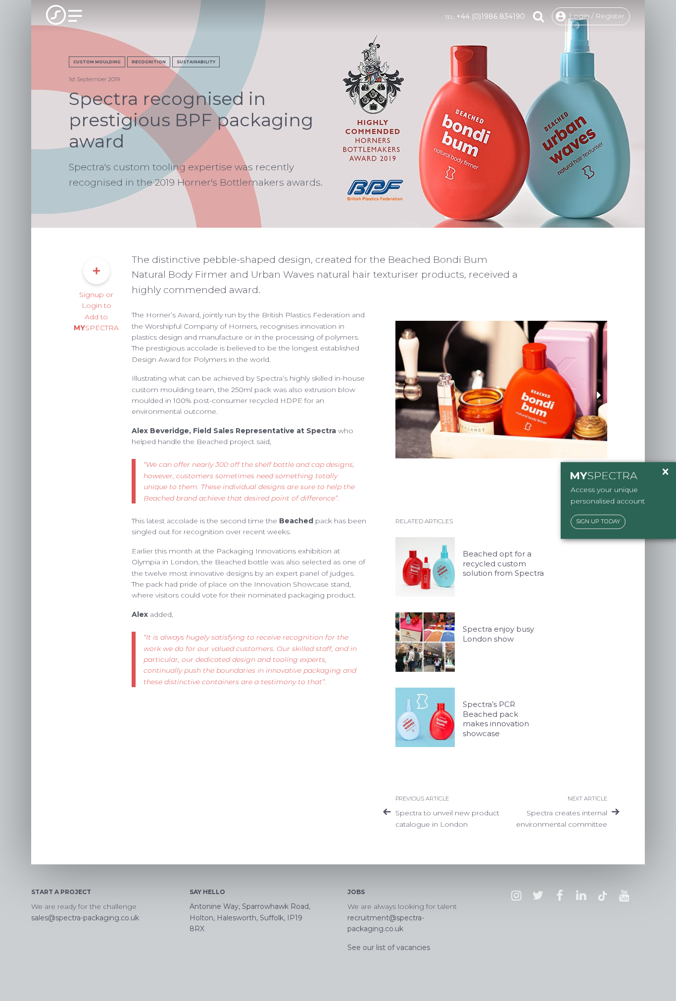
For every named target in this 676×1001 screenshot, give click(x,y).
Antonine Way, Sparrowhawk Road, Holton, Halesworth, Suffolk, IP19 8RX (250, 917)
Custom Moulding (97, 61)
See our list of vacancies (388, 947)
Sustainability (196, 61)
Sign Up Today (598, 521)
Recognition (149, 61)
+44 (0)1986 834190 (490, 16)
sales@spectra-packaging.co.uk (85, 917)
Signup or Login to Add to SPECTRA (96, 311)
